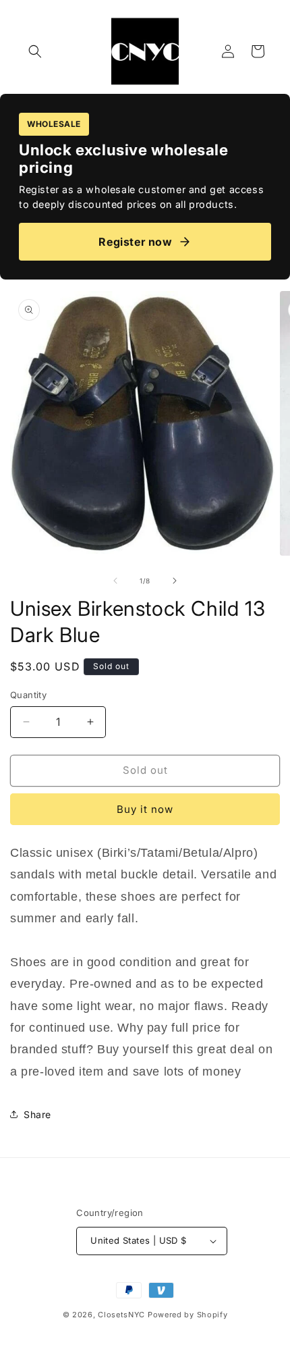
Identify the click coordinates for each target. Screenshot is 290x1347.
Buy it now (145, 809)
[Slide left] (115, 581)
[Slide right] (175, 581)
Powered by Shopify (188, 1314)
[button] (35, 51)
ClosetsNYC (121, 1314)
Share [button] (37, 1114)
